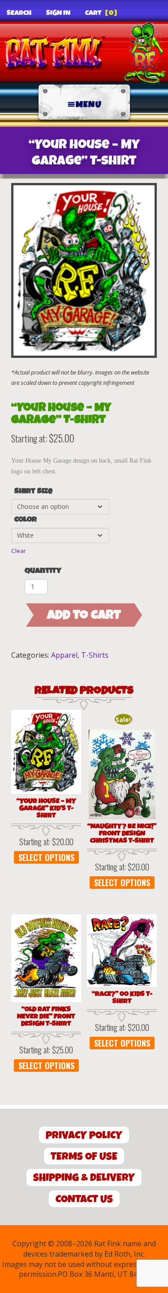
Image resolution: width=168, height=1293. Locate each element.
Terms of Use (84, 1156)
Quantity (43, 570)
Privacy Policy (84, 1135)
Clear (18, 551)
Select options (46, 857)
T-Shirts (94, 655)
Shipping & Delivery (84, 1177)
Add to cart (84, 615)
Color (25, 519)
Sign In (58, 13)
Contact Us (84, 1199)
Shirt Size (33, 491)
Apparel (64, 655)
